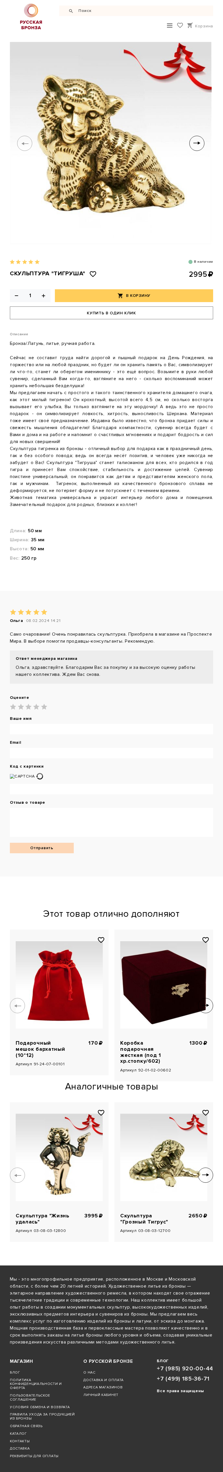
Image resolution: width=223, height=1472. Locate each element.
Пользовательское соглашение (30, 1397)
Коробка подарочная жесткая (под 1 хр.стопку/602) (140, 1052)
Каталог (18, 1434)
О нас (89, 1372)
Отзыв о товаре (27, 802)
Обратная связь (26, 1426)
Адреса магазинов (103, 1387)
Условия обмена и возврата (40, 1407)
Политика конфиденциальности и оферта (36, 1384)
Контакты (20, 1441)
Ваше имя (21, 718)
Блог (15, 1372)
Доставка (20, 1448)
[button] (24, 143)
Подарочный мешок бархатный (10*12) (40, 1049)
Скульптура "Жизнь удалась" (42, 1219)
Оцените (19, 697)
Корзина (204, 26)
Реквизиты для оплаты (34, 1456)
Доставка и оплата (103, 1380)
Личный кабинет (100, 1395)
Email (15, 742)
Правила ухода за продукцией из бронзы (42, 1416)
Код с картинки (27, 766)
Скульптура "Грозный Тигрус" (144, 1219)
